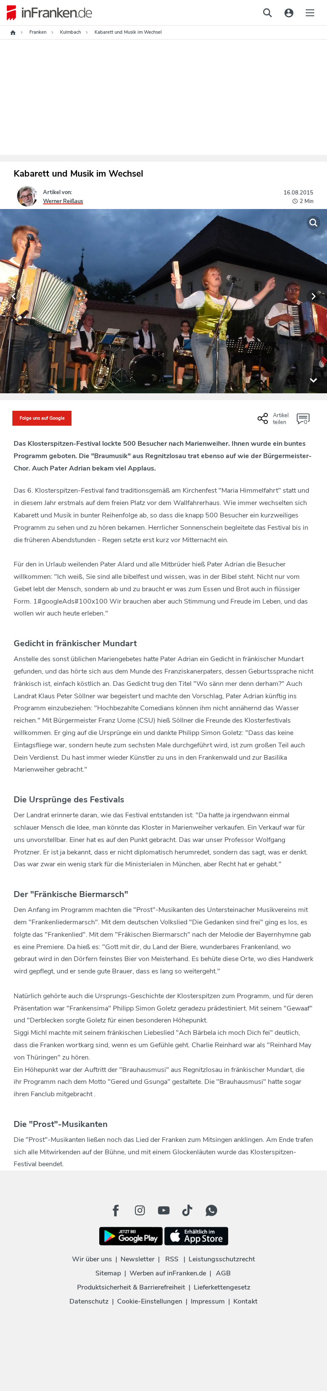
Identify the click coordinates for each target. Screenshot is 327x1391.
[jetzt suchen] (267, 13)
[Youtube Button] (163, 1210)
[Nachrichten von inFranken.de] (46, 13)
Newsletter (137, 1259)
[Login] (288, 13)
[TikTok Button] (187, 1210)
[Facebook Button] (116, 1210)
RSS (171, 1259)
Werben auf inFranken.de (167, 1273)
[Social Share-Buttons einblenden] (274, 422)
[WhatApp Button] (211, 1210)
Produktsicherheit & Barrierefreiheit (131, 1287)
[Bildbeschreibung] (313, 379)
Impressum (208, 1301)
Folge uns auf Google (42, 418)
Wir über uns (92, 1259)
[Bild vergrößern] (313, 222)
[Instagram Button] (139, 1210)
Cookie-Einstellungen (149, 1301)
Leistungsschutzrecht (222, 1259)
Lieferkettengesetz (222, 1287)
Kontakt (245, 1301)
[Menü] (310, 13)
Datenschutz (89, 1301)
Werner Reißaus (63, 201)
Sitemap (108, 1273)
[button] (13, 296)
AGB (223, 1273)
